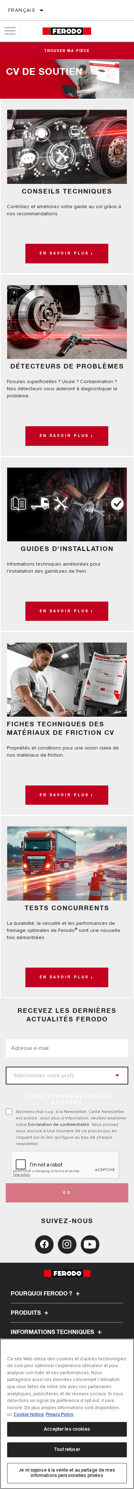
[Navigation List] (10, 31)
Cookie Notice (29, 1414)
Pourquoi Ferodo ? (42, 1294)
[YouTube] (90, 1244)
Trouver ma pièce (67, 51)
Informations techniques (53, 1332)
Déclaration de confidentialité (58, 1124)
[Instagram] (67, 1244)
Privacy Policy (59, 1414)
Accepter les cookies (67, 1429)
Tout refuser (67, 1449)
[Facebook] (44, 1244)
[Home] (66, 31)
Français (21, 10)
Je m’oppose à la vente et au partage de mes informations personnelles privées (67, 1473)
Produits (26, 1313)
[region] (67, 1414)
